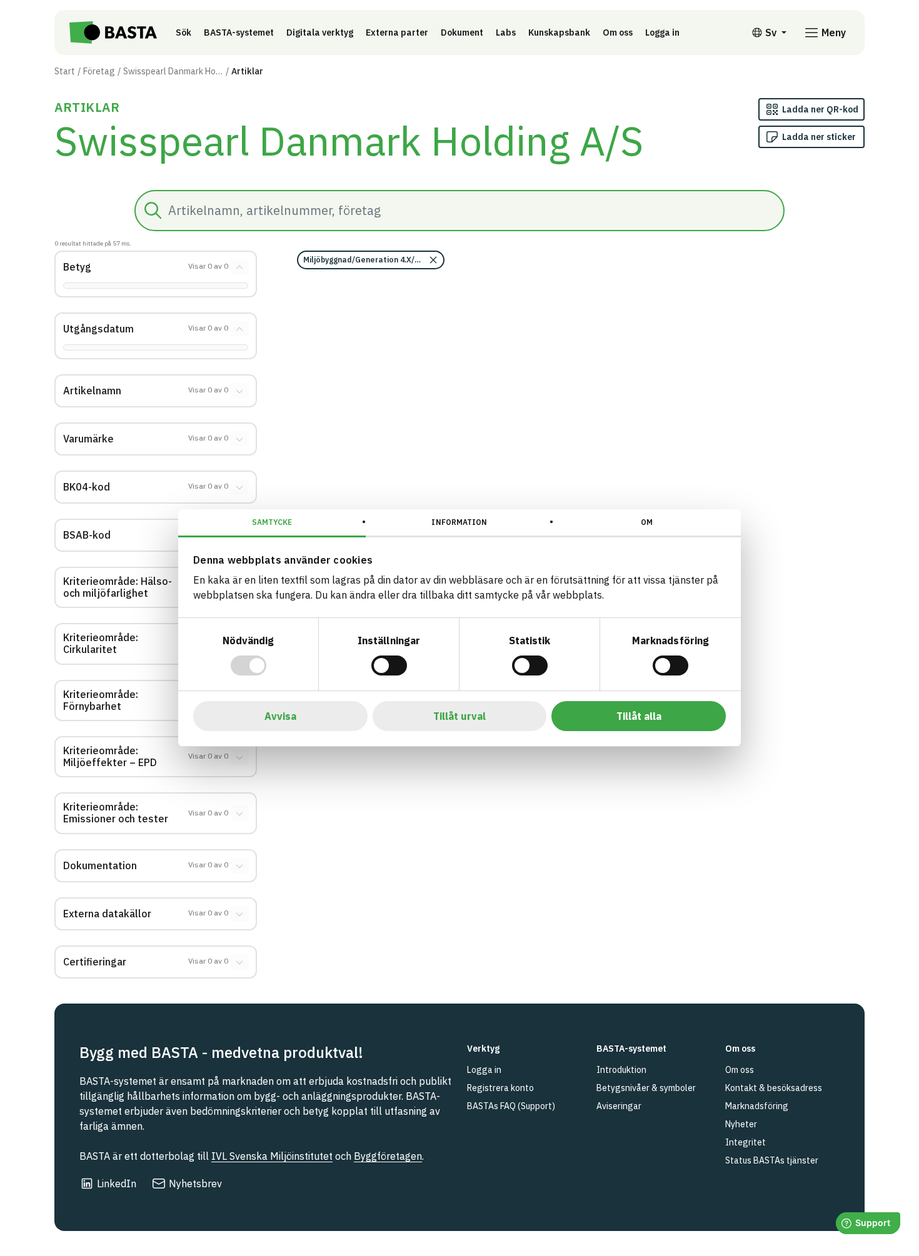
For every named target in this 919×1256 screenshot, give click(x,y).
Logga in (665, 32)
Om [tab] (647, 522)
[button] (370, 260)
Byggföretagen (388, 1156)
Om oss (618, 32)
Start (64, 71)
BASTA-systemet (239, 32)
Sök (183, 32)
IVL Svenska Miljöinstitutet (272, 1156)
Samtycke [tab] (272, 522)
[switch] (389, 665)
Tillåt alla (638, 716)
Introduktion (621, 1069)
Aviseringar (618, 1106)
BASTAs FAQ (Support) (511, 1106)
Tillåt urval (459, 716)
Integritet (745, 1142)
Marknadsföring (756, 1106)
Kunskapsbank (559, 32)
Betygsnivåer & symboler (646, 1088)
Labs (506, 32)
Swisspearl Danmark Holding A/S (173, 71)
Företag (99, 71)
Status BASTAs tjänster (771, 1160)
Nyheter (741, 1124)
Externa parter (397, 32)
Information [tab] (459, 522)
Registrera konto (500, 1088)
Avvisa (280, 716)
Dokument (462, 32)
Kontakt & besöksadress (773, 1088)
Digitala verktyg (319, 32)
